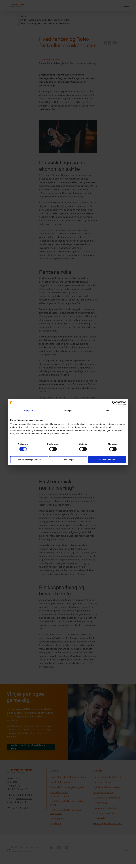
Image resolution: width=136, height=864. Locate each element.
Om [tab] (107, 410)
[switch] (53, 449)
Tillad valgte (68, 460)
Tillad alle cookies (107, 460)
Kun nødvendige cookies (29, 460)
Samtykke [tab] (28, 410)
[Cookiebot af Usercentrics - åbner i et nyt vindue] (114, 403)
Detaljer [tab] (68, 410)
